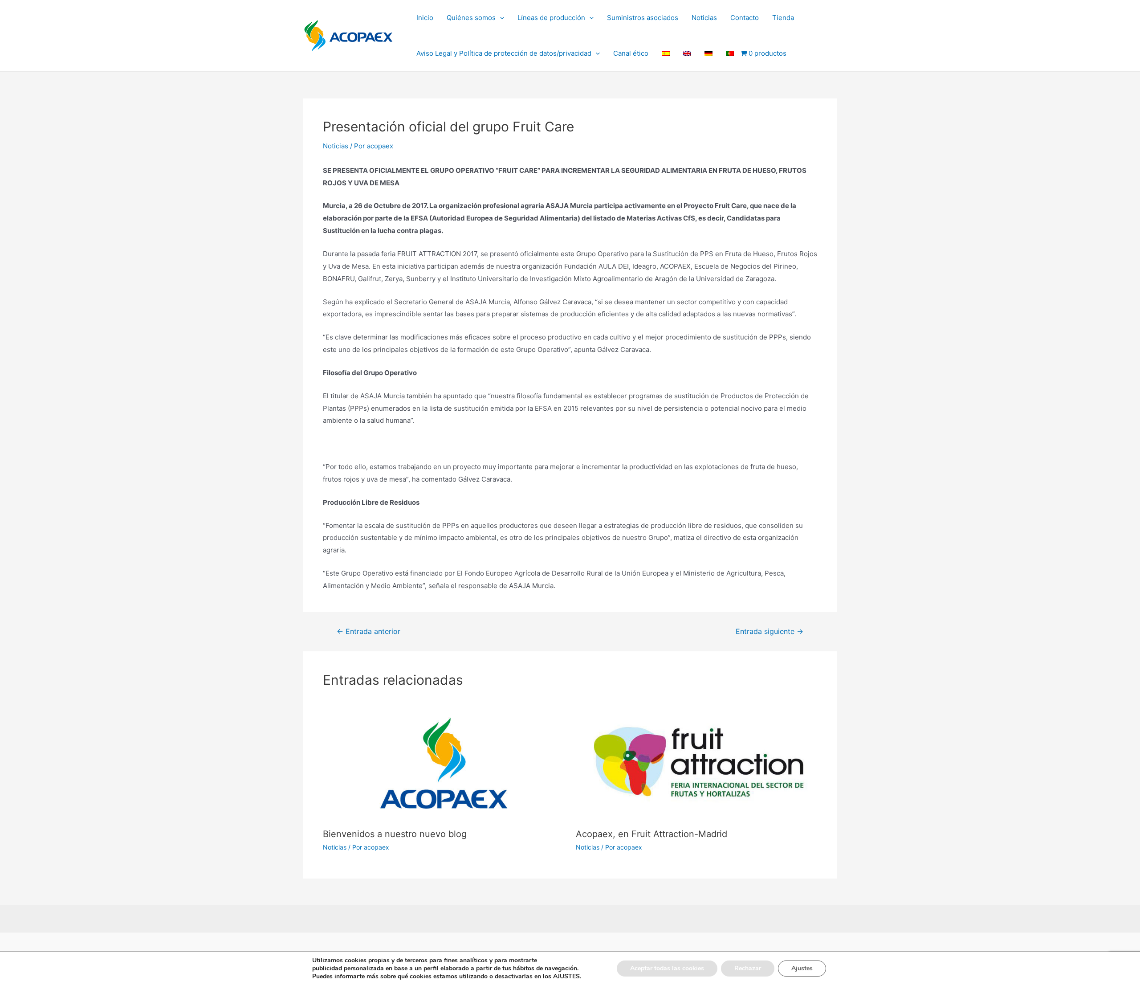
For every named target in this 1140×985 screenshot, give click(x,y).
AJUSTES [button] (566, 976)
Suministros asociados (642, 17)
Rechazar (747, 968)
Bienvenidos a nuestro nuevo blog (395, 834)
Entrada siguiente (769, 631)
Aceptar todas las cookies (667, 968)
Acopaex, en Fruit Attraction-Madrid (651, 834)
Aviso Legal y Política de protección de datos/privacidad (503, 53)
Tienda (783, 17)
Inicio (424, 17)
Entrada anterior (368, 631)
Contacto (744, 17)
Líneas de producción (551, 17)
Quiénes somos (471, 17)
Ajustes (802, 968)
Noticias (704, 17)
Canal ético (630, 53)
